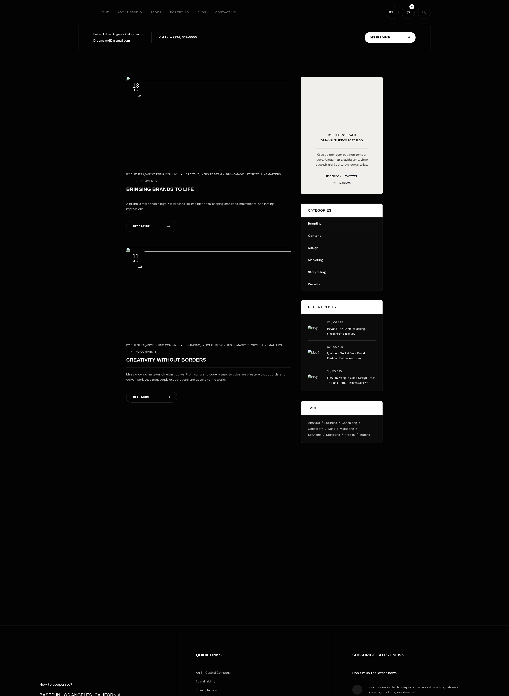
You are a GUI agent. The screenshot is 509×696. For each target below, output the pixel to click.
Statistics (333, 435)
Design (313, 248)
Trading (364, 435)
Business (330, 423)
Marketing (315, 260)
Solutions (315, 435)
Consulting (349, 423)
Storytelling (317, 272)
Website (314, 284)
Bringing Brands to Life (160, 189)
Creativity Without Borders (166, 360)
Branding (315, 223)
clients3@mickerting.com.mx (154, 174)
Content (314, 236)
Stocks (350, 435)
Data (331, 429)
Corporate (315, 429)
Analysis (314, 423)
